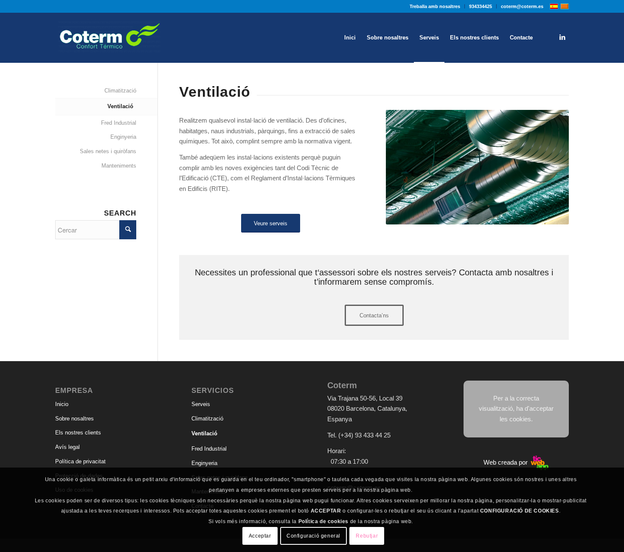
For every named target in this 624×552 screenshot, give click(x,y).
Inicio (61, 404)
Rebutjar (367, 536)
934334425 (480, 6)
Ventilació (120, 106)
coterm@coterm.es (522, 6)
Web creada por (506, 462)
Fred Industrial (118, 123)
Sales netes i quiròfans (108, 151)
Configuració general (313, 536)
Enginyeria (123, 137)
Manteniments (118, 166)
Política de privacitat (80, 461)
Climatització (120, 90)
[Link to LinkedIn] (562, 37)
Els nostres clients (78, 432)
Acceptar (260, 536)
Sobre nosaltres (74, 418)
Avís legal (67, 447)
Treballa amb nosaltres (435, 6)
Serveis (200, 404)
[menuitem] (435, 6)
